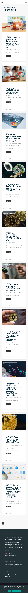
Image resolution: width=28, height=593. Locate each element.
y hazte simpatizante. (15, 565)
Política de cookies (16, 591)
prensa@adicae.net (11, 555)
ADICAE (6, 62)
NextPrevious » (3, 523)
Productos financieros (10, 114)
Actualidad (7, 17)
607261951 (9, 553)
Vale (9, 591)
